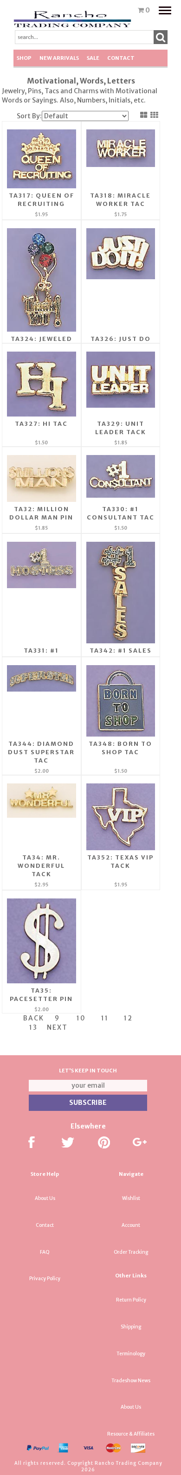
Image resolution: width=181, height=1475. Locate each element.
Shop (24, 58)
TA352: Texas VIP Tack (120, 861)
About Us (45, 1198)
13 (33, 1027)
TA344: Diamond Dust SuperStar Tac (41, 752)
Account (131, 1225)
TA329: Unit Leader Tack (120, 428)
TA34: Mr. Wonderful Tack (41, 866)
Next (57, 1027)
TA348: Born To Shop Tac (120, 748)
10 (81, 1018)
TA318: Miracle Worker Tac (120, 199)
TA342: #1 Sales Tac (121, 654)
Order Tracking (131, 1252)
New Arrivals (59, 58)
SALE (93, 58)
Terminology (130, 1354)
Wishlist (131, 1198)
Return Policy (131, 1300)
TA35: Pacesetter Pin (41, 994)
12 (128, 1018)
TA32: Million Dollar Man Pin (41, 513)
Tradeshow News (130, 1381)
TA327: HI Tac (41, 423)
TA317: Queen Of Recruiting (41, 199)
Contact (121, 58)
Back (33, 1018)
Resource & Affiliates (131, 1434)
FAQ (45, 1252)
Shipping (131, 1327)
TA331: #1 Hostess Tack (41, 654)
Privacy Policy (44, 1279)
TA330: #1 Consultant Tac (121, 513)
